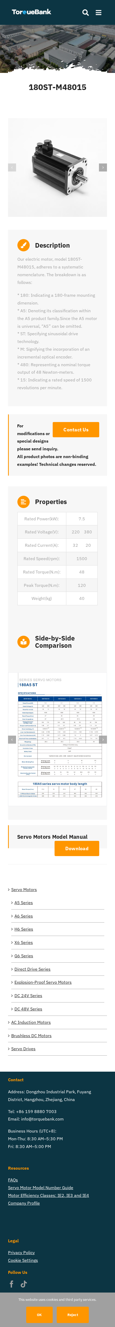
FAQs (13, 1179)
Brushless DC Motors (31, 1035)
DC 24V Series (28, 995)
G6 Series (23, 955)
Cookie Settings (23, 1260)
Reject (72, 1315)
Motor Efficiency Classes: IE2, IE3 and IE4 (48, 1195)
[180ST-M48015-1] (57, 167)
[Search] (83, 12)
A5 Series (23, 902)
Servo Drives (23, 1048)
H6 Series (23, 929)
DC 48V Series (28, 1009)
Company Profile (24, 1203)
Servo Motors (24, 889)
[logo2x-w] (32, 7)
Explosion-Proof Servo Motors (43, 982)
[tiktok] (23, 1284)
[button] (12, 167)
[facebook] (11, 1284)
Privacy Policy (21, 1252)
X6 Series (23, 942)
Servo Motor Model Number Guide (40, 1187)
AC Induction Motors (31, 1022)
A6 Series (23, 916)
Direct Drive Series (32, 969)
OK (39, 1315)
